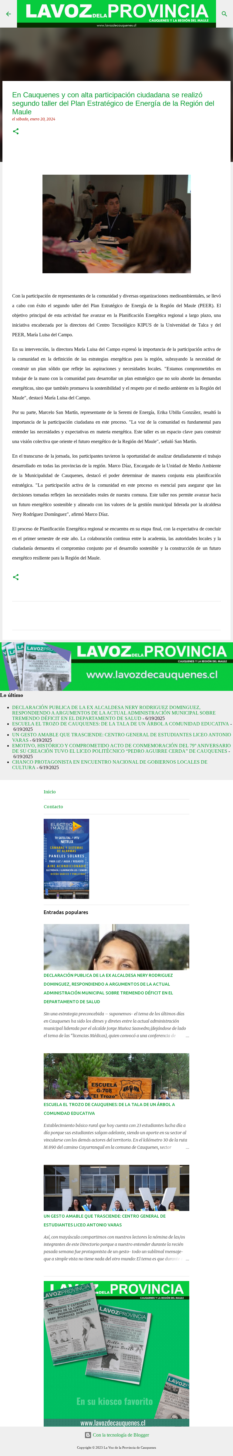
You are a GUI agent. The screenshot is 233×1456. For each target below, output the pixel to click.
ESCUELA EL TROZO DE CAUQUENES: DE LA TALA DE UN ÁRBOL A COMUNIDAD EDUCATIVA (120, 723)
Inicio (50, 792)
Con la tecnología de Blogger (120, 1435)
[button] (15, 132)
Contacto (53, 806)
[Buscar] (224, 14)
